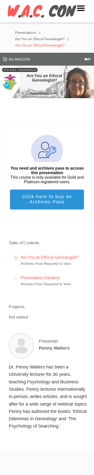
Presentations (25, 33)
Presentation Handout (40, 278)
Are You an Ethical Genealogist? (40, 39)
